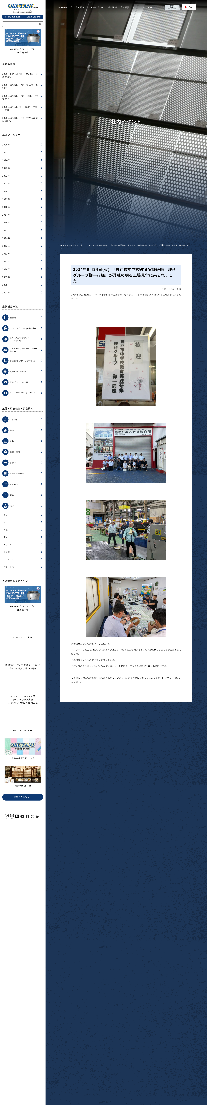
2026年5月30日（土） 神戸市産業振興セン (20, 119)
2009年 (6, 276)
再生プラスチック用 (19, 382)
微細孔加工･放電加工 (19, 371)
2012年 (6, 253)
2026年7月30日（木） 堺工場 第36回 (20, 86)
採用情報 (112, 7)
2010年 (6, 269)
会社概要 (124, 7)
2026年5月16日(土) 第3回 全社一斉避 (19, 108)
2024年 (6, 160)
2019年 (6, 199)
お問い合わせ (97, 7)
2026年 (6, 144)
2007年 (6, 292)
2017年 (6, 214)
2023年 (6, 167)
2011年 (6, 261)
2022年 (6, 175)
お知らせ (72, 245)
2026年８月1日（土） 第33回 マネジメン (20, 75)
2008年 (6, 284)
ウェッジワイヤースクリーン (23, 393)
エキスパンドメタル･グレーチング (19, 339)
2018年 (6, 206)
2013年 (6, 245)
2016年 (6, 222)
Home (63, 245)
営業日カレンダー (23, 823)
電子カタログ (65, 7)
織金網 (13, 317)
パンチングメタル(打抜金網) (23, 328)
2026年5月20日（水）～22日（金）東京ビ (20, 97)
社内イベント (85, 245)
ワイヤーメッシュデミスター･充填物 (23, 350)
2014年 (6, 238)
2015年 (6, 230)
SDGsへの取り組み (142, 7)
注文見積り (81, 7)
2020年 (6, 191)
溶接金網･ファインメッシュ (22, 360)
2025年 (6, 152)
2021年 (6, 183)
